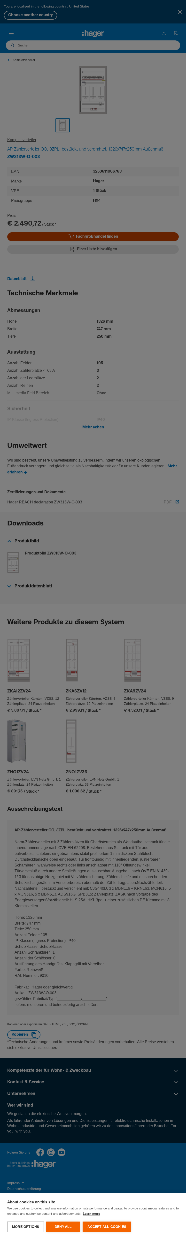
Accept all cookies (106, 1227)
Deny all (63, 1227)
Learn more (91, 1213)
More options (25, 1227)
